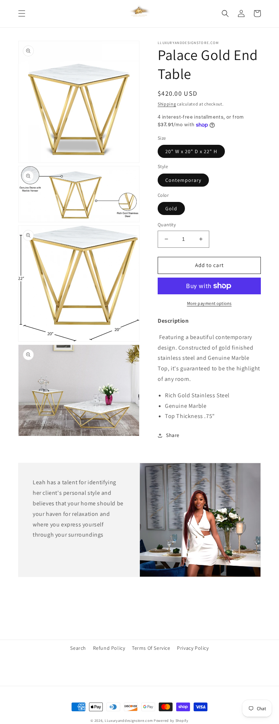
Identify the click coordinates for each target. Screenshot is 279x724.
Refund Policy (109, 648)
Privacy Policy (193, 648)
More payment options (209, 303)
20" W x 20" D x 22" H (191, 151)
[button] (22, 13)
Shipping (167, 104)
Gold (171, 208)
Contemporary (183, 180)
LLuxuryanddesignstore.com (129, 720)
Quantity (167, 225)
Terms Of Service (151, 648)
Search (78, 648)
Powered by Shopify (171, 720)
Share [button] (172, 435)
